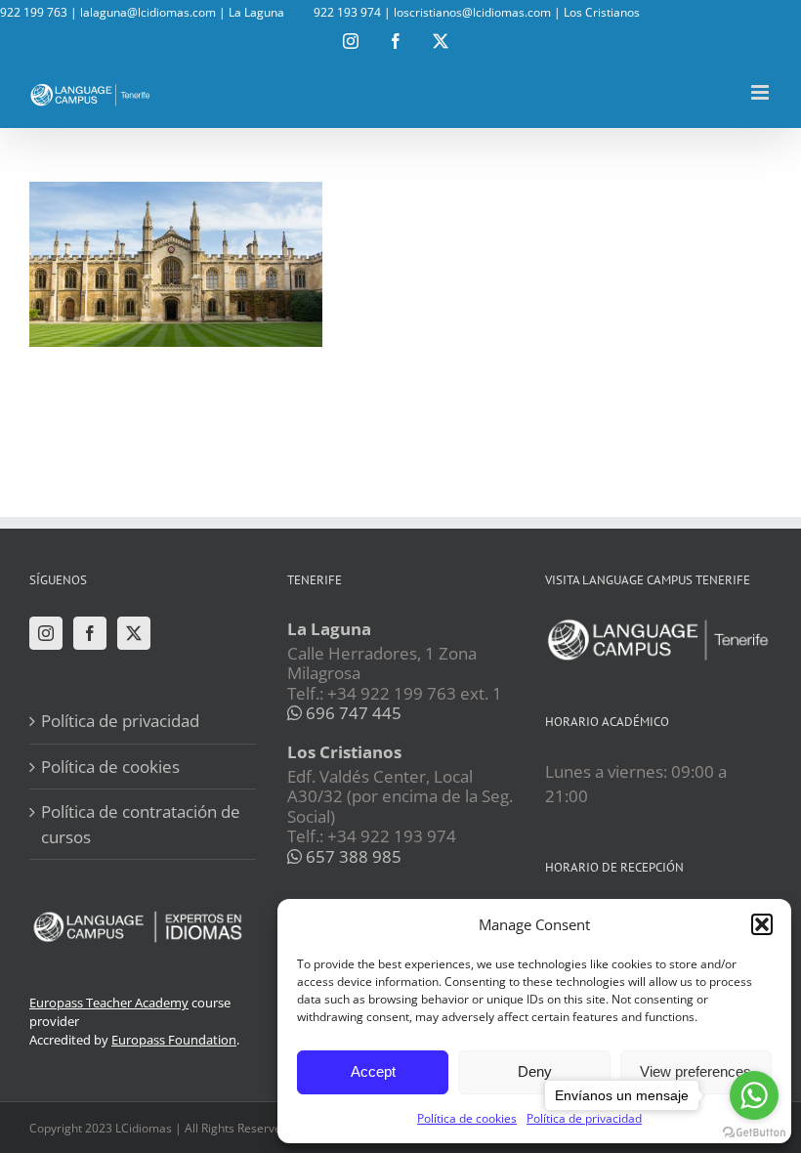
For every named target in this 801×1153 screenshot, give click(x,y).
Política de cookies (467, 1118)
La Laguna (256, 12)
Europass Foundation (173, 1039)
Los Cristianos (602, 12)
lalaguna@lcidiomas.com (148, 12)
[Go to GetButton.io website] (754, 1133)
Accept (373, 1071)
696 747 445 (351, 713)
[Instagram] (46, 633)
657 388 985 (351, 856)
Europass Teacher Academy (109, 1002)
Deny (535, 1071)
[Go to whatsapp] (754, 1095)
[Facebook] (89, 633)
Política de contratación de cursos (140, 824)
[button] (762, 924)
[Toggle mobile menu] (761, 92)
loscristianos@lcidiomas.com (472, 12)
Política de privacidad (120, 720)
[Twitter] (133, 633)
